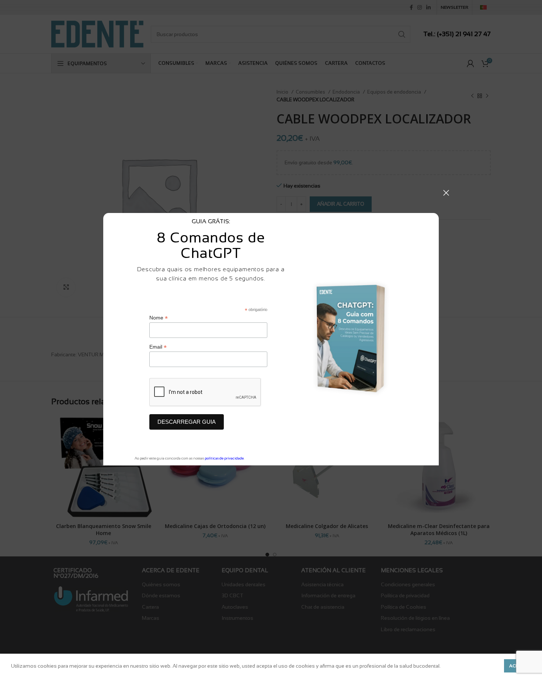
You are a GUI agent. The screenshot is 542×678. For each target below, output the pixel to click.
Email (158, 346)
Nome (158, 317)
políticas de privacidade (224, 458)
